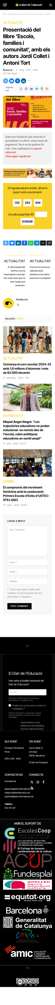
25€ (27, 203)
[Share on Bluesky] (11, 80)
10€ (17, 203)
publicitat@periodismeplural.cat (19, 796)
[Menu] (5, 5)
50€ (38, 203)
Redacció (7, 69)
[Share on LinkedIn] (23, 80)
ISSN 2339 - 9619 (13, 758)
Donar (27, 221)
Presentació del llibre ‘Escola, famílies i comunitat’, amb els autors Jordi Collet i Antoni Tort (26, 46)
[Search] (50, 5)
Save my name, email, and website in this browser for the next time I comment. (24, 593)
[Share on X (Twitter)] (5, 80)
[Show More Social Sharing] (29, 80)
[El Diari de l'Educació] (29, 5)
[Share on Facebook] (17, 80)
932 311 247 (10, 808)
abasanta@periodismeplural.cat (19, 788)
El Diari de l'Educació (38, 762)
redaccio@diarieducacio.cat (17, 792)
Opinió (8, 481)
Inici (5, 14)
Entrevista (13, 416)
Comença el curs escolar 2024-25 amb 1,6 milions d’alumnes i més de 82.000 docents (27, 368)
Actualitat (13, 22)
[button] (27, 645)
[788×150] (27, 176)
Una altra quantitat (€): (21, 214)
